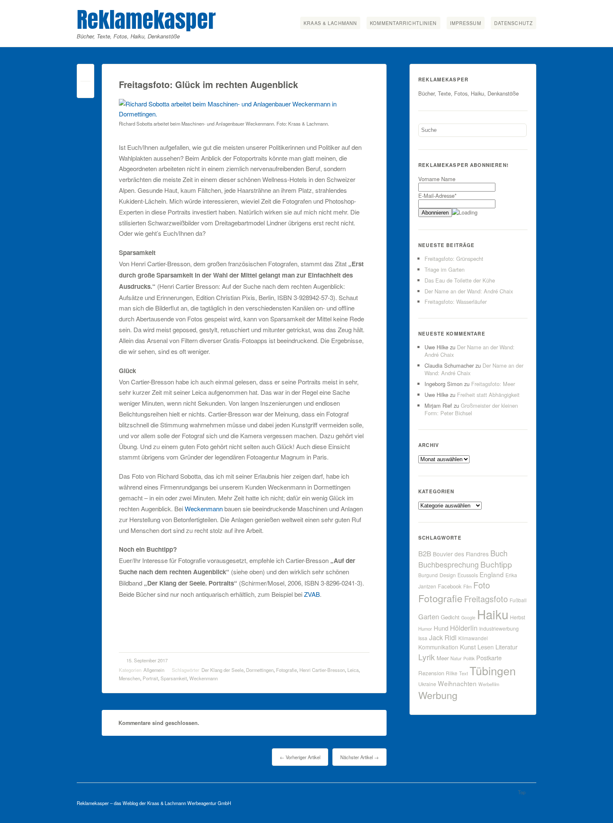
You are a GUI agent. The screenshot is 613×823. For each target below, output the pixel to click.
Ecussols (467, 575)
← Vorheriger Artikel (300, 757)
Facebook (450, 586)
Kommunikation (438, 647)
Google (468, 617)
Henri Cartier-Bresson (322, 669)
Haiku (492, 614)
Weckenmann (204, 508)
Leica (353, 669)
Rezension (431, 673)
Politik (469, 658)
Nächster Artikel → (359, 757)
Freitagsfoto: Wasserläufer (456, 301)
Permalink (85, 74)
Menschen (129, 678)
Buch (498, 553)
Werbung (437, 695)
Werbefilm (488, 684)
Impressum (465, 23)
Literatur (506, 646)
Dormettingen (260, 669)
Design (448, 575)
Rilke (451, 673)
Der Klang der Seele (222, 669)
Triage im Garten (445, 269)
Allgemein (153, 669)
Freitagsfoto (486, 599)
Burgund (428, 574)
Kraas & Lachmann (330, 23)
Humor (425, 628)
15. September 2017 (147, 660)
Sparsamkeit (174, 678)
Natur (456, 658)
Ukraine (427, 684)
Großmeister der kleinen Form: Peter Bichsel (471, 409)
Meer (443, 658)
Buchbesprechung (448, 564)
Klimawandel (473, 637)
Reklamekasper (146, 19)
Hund (441, 628)
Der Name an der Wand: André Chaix (469, 291)
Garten (428, 616)
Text (463, 673)
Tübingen (493, 670)
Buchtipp (496, 564)
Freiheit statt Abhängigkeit (488, 395)
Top (521, 792)
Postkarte (489, 657)
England (492, 574)
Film (467, 586)
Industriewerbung (499, 628)
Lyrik (426, 656)
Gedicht (450, 617)
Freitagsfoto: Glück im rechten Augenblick (208, 84)
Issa (422, 637)
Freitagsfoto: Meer (493, 384)
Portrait (150, 678)
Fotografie (286, 669)
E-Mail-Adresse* (437, 195)
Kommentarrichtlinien (403, 23)
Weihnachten (457, 683)
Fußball (518, 599)
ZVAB (312, 594)
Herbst (517, 617)
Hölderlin (463, 628)
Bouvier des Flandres (461, 554)
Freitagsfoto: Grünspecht (454, 259)
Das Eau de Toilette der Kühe (460, 280)
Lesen (485, 646)
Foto (481, 585)
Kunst (468, 646)
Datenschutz (513, 23)
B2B (424, 553)
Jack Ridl (443, 637)
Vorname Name (436, 179)
